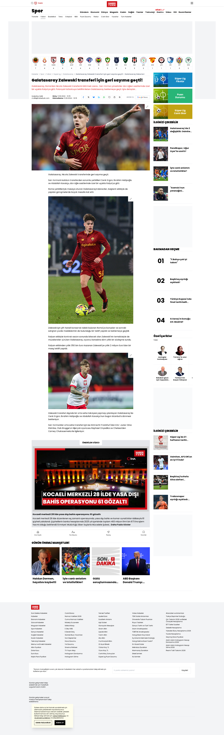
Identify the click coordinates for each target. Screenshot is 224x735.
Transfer (35, 17)
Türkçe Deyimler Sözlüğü (175, 616)
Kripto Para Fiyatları (38, 657)
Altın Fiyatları (36, 647)
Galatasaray (68, 74)
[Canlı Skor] (172, 112)
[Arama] (32, 3)
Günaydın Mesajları (106, 625)
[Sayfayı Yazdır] (114, 97)
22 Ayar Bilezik (104, 644)
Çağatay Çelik (37, 96)
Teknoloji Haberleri (38, 641)
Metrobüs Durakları (139, 647)
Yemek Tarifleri (104, 613)
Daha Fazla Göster (121, 524)
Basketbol (52, 17)
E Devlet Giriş (70, 632)
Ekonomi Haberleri (38, 619)
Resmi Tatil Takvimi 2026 (176, 650)
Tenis (60, 17)
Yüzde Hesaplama (173, 634)
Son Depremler (70, 638)
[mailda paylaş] (109, 97)
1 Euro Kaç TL (103, 650)
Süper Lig (57, 74)
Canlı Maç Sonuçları (107, 653)
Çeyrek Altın (103, 632)
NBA (76, 17)
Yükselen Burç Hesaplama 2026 (178, 631)
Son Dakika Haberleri (39, 613)
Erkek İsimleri (137, 653)
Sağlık (131, 12)
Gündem (84, 12)
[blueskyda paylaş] (94, 97)
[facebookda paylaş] (83, 97)
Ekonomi (95, 12)
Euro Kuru (34, 653)
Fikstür (96, 17)
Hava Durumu (70, 641)
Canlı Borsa (69, 613)
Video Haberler (138, 613)
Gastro (160, 12)
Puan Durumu (85, 17)
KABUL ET (60, 723)
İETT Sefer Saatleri (173, 624)
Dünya (104, 12)
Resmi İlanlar (185, 12)
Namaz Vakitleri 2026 (73, 616)
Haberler (35, 74)
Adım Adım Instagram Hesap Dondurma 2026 (177, 641)
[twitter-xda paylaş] (88, 97)
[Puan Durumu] (172, 96)
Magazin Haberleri (38, 625)
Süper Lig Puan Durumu (108, 657)
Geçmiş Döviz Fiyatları (174, 637)
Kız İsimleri (136, 657)
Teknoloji (150, 12)
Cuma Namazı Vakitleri (74, 619)
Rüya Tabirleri (137, 622)
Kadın (123, 12)
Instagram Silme (71, 657)
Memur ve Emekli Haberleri (41, 644)
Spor (37, 11)
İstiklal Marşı (69, 625)
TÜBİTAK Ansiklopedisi (140, 632)
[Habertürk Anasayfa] (112, 3)
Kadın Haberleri (37, 638)
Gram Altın (103, 629)
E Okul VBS (69, 629)
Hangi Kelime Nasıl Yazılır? (142, 641)
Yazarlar (115, 17)
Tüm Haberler (126, 17)
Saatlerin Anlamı (105, 619)
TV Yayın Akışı (70, 650)
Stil (175, 12)
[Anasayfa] (35, 607)
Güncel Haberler (37, 622)
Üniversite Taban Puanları (142, 619)
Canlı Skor (105, 17)
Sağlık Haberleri (37, 635)
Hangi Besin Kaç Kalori (141, 635)
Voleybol (68, 17)
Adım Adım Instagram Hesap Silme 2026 (177, 646)
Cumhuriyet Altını (105, 641)
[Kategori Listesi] (192, 3)
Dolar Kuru (35, 650)
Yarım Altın (103, 635)
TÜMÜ (155, 340)
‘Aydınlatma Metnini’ (42, 718)
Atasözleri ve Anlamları (175, 613)
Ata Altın (102, 638)
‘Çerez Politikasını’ (59, 716)
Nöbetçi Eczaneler (72, 622)
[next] (148, 566)
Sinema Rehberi (71, 647)
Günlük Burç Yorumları (73, 635)
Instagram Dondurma (73, 653)
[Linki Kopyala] (120, 97)
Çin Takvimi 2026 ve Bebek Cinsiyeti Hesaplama (176, 620)
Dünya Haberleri (37, 632)
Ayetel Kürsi (103, 616)
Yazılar (139, 12)
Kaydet (185, 670)
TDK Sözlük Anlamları (140, 616)
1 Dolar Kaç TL (104, 647)
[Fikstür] (172, 80)
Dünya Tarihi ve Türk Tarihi (142, 625)
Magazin (114, 12)
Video (168, 12)
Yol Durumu (69, 644)
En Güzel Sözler (138, 644)
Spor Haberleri (36, 629)
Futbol (43, 17)
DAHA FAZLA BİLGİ (43, 723)
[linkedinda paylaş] (99, 97)
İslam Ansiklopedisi (140, 629)
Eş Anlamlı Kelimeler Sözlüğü (143, 638)
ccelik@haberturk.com (40, 98)
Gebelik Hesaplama (173, 628)
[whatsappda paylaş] (104, 97)
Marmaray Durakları (140, 650)
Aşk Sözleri (103, 622)
